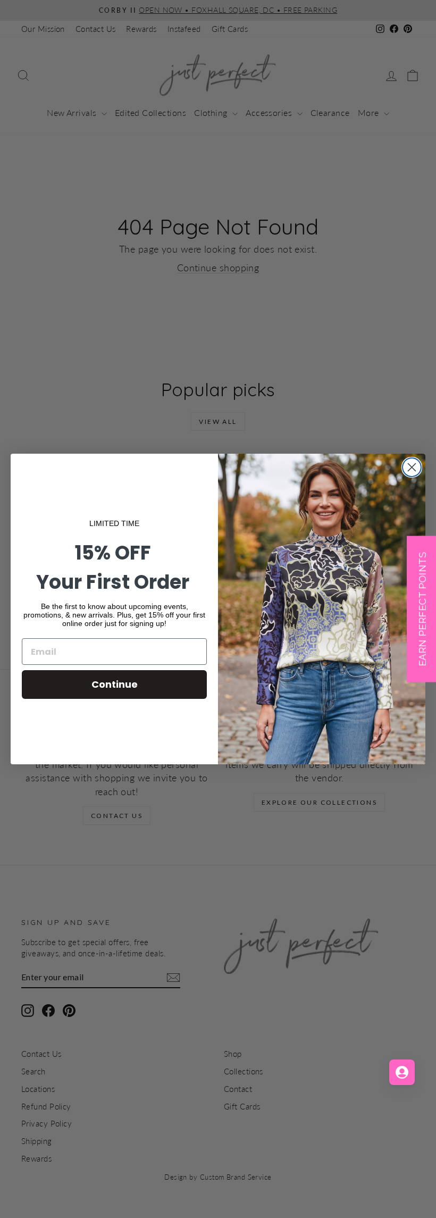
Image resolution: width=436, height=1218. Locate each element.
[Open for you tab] (402, 1072)
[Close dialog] (412, 467)
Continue (114, 684)
